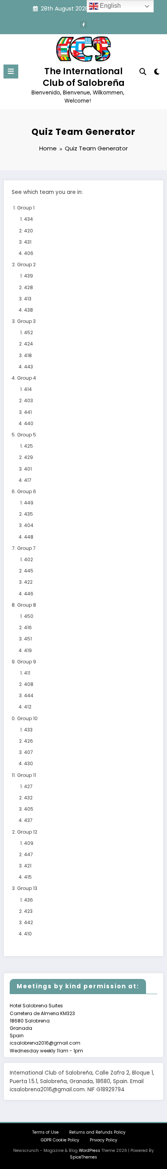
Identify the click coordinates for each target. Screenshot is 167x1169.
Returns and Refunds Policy (97, 1132)
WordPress (89, 1150)
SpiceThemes (83, 1157)
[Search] (142, 71)
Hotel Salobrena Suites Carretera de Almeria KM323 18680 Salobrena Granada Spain (42, 1020)
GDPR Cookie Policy (60, 1140)
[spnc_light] (157, 73)
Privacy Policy (103, 1140)
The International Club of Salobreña (84, 77)
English (109, 5)
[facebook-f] (83, 24)
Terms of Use (45, 1132)
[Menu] (10, 72)
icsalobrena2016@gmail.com (45, 1043)
